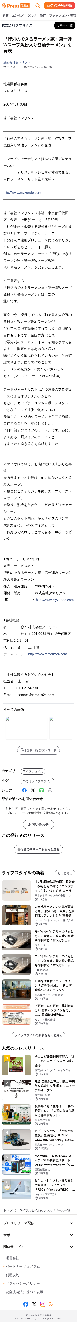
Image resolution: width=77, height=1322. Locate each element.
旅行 (43, 15)
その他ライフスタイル (37, 781)
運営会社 (11, 1258)
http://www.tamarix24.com (47, 654)
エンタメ (18, 15)
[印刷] (50, 790)
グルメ (31, 15)
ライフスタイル (32, 771)
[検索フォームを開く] (37, 5)
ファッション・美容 (62, 15)
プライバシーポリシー (21, 1283)
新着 (6, 15)
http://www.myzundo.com (22, 192)
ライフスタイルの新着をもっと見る (38, 1035)
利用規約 (11, 1275)
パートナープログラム (21, 1266)
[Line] (41, 790)
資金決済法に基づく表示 (23, 1292)
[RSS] (51, 1304)
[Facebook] (24, 790)
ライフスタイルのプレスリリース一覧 (44, 1210)
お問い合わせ (38, 824)
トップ (7, 1210)
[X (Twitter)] (33, 790)
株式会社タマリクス (16, 62)
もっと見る (65, 873)
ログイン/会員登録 (59, 5)
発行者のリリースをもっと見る (38, 849)
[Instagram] (42, 1304)
